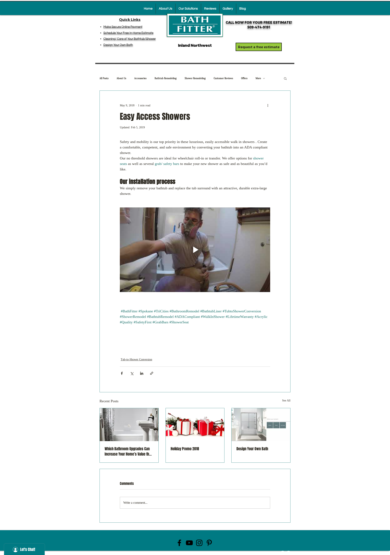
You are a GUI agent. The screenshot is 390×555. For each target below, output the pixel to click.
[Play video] (195, 249)
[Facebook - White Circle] (283, 553)
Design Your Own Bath (252, 448)
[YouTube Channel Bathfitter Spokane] (189, 543)
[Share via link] (152, 373)
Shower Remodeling (195, 78)
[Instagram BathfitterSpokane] (199, 543)
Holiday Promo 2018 (185, 448)
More (258, 78)
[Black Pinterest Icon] (209, 543)
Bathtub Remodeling (166, 78)
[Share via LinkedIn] (142, 373)
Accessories (140, 78)
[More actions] (267, 105)
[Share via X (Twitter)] (132, 373)
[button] (285, 78)
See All (286, 400)
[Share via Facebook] (122, 373)
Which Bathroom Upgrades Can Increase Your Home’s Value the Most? (128, 451)
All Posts (104, 78)
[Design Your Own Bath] (261, 424)
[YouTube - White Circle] (288, 553)
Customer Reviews (223, 78)
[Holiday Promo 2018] (195, 424)
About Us (121, 78)
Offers (244, 78)
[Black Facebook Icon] (179, 543)
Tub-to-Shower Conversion (136, 359)
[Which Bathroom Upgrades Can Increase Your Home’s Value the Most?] (129, 424)
